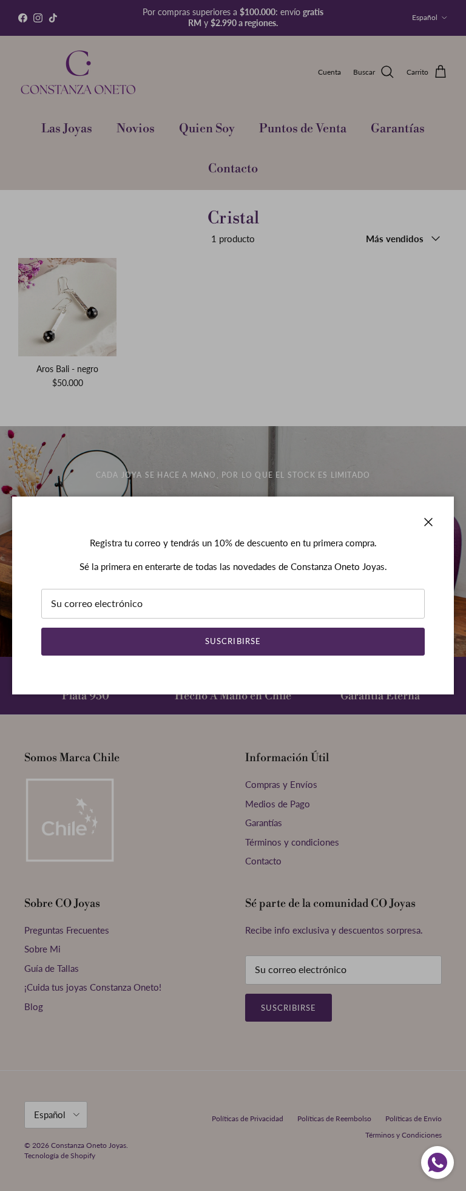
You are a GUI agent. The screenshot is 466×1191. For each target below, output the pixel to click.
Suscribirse (232, 641)
